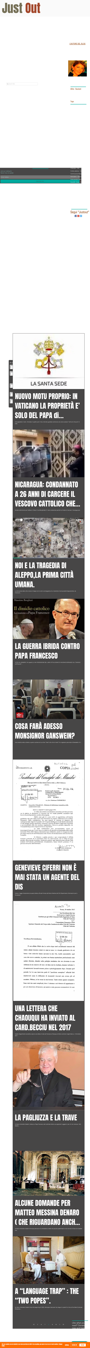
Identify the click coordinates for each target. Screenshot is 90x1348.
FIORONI (81, 201)
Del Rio (80, 187)
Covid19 (72, 182)
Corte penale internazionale (78, 179)
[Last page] (63, 1324)
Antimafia (73, 121)
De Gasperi (73, 187)
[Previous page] (37, 1324)
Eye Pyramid (74, 201)
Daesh (82, 182)
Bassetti (72, 137)
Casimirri (83, 165)
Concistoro (73, 176)
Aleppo (79, 118)
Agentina (81, 112)
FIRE (86, 201)
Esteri (71, 94)
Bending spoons (75, 140)
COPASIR (84, 151)
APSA (72, 112)
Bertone (82, 143)
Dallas (79, 185)
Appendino (80, 121)
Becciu (78, 137)
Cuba (77, 182)
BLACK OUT (73, 129)
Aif (85, 112)
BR (71, 135)
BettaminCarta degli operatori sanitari (79, 146)
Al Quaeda (79, 115)
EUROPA (72, 196)
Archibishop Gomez (76, 123)
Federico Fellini (74, 204)
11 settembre (74, 110)
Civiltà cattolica (74, 171)
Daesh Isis (73, 185)
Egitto (85, 196)
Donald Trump (74, 193)
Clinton (82, 171)
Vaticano (72, 96)
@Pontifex (81, 110)
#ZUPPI (72, 107)
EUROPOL (79, 196)
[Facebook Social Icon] (76, 216)
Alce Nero (73, 118)
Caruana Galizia (74, 165)
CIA (75, 151)
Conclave (80, 176)
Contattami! (73, 99)
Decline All (74, 1345)
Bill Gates (73, 148)
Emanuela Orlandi (75, 199)
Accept (82, 1345)
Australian (73, 126)
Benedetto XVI (74, 143)
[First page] (33, 1324)
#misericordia (79, 107)
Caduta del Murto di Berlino (78, 157)
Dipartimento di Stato (82, 190)
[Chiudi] (88, 1345)
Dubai (81, 193)
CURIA (72, 154)
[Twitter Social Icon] (81, 216)
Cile (78, 168)
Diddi (84, 187)
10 (56, 1324)
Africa (76, 112)
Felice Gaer (83, 204)
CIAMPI (79, 151)
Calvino (72, 160)
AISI (87, 110)
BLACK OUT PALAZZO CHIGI (78, 132)
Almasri (84, 118)
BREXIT (75, 135)
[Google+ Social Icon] (78, 216)
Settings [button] (67, 1345)
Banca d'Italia (82, 135)
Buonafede (84, 148)
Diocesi (72, 190)
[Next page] (59, 1324)
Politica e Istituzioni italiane (77, 92)
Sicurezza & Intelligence (76, 97)
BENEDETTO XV (81, 126)
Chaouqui (73, 168)
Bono (78, 148)
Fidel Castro (73, 207)
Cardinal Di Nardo (81, 160)
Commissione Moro (75, 174)
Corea (85, 176)
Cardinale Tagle (74, 162)
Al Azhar (72, 115)
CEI (71, 151)
